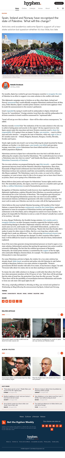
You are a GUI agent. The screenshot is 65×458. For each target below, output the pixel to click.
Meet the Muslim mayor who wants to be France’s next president (46, 378)
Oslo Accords (44, 164)
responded (10, 111)
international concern (50, 233)
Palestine (36, 293)
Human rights (12, 293)
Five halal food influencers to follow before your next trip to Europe (48, 404)
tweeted (17, 126)
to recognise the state (54, 94)
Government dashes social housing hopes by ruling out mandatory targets (16, 378)
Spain (42, 293)
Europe (4, 293)
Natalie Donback (16, 85)
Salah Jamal (17, 261)
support (46, 250)
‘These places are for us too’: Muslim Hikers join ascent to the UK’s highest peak (17, 389)
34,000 (18, 147)
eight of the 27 (56, 134)
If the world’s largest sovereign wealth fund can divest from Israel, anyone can (15, 340)
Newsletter (59, 3)
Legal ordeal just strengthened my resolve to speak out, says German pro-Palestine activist (46, 340)
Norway (30, 293)
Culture (24, 8)
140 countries (44, 132)
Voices (40, 8)
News (17, 8)
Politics (4, 13)
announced (11, 102)
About (48, 8)
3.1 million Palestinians (14, 186)
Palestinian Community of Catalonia (15, 160)
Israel (25, 293)
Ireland (19, 293)
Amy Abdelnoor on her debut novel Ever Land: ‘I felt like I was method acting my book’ (49, 397)
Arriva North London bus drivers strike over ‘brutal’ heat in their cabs (16, 404)
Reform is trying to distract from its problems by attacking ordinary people (48, 389)
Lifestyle (32, 8)
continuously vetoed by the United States (39, 207)
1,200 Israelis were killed (38, 145)
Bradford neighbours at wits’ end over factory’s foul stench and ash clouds (17, 397)
